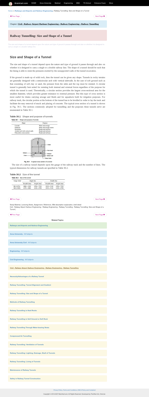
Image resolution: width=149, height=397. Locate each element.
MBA (78, 3)
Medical (57, 3)
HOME (33, 3)
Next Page (99, 16)
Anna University (45, 3)
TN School (87, 3)
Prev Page (16, 16)
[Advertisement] (125, 45)
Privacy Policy (58, 390)
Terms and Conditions (70, 390)
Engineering (68, 3)
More (111, 3)
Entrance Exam (100, 3)
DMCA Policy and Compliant (87, 390)
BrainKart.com (21, 3)
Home (10, 11)
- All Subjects (21, 234)
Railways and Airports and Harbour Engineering (34, 11)
